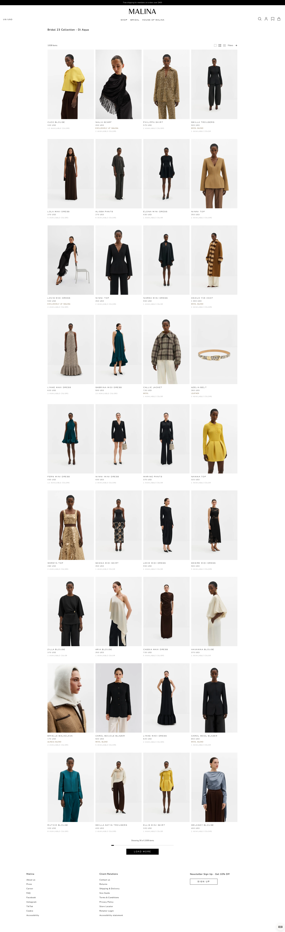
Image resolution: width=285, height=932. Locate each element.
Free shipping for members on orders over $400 (142, 2)
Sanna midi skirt (107, 563)
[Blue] (59, 219)
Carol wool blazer (204, 736)
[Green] (54, 219)
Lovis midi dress (59, 298)
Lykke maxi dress (59, 387)
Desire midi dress (203, 563)
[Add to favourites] (93, 122)
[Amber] (73, 125)
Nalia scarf (103, 122)
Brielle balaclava (60, 736)
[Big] (215, 45)
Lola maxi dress (59, 212)
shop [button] (124, 20)
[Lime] (102, 395)
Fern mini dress (59, 477)
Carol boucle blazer (110, 736)
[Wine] (59, 130)
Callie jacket (152, 387)
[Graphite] (49, 130)
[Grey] (198, 308)
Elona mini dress (155, 212)
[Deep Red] (88, 125)
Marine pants (152, 477)
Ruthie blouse (58, 825)
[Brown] (54, 125)
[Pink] (69, 219)
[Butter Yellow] (116, 219)
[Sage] (107, 395)
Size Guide (104, 893)
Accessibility (32, 915)
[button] (280, 927)
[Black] (69, 125)
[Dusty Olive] (121, 219)
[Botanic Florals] (73, 480)
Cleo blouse (56, 122)
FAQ (28, 893)
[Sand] (116, 746)
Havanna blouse (202, 649)
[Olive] (164, 657)
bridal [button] (134, 20)
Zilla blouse (56, 649)
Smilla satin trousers (111, 825)
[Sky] (131, 219)
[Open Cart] (278, 18)
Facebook (31, 897)
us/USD (7, 19)
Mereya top (55, 563)
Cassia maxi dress (155, 649)
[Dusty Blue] (131, 391)
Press (29, 884)
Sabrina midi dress (108, 387)
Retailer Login (106, 911)
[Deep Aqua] (83, 480)
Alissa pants (104, 212)
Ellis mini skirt (154, 825)
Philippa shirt (153, 122)
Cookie (29, 911)
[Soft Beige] (73, 833)
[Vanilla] (83, 833)
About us (30, 880)
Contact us (104, 880)
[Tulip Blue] (59, 484)
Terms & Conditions (109, 897)
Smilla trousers (202, 122)
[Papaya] (126, 391)
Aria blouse (103, 649)
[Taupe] (136, 219)
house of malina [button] (153, 20)
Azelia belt (199, 387)
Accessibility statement (111, 915)
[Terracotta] (107, 391)
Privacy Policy (106, 902)
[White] (64, 125)
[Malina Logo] (142, 11)
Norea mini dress (155, 298)
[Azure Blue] (112, 391)
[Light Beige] (126, 219)
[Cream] (202, 398)
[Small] (224, 45)
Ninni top (198, 212)
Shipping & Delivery (109, 888)
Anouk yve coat (202, 298)
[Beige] (59, 125)
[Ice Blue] (54, 130)
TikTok (29, 906)
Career (29, 888)
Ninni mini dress (107, 477)
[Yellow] (49, 125)
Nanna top (198, 477)
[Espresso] (136, 391)
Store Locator (106, 906)
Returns (103, 884)
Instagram (31, 902)
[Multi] (49, 395)
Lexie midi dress (154, 563)
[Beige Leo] (78, 125)
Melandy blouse (202, 825)
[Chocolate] (83, 125)
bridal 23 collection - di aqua (68, 29)
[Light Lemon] (97, 395)
